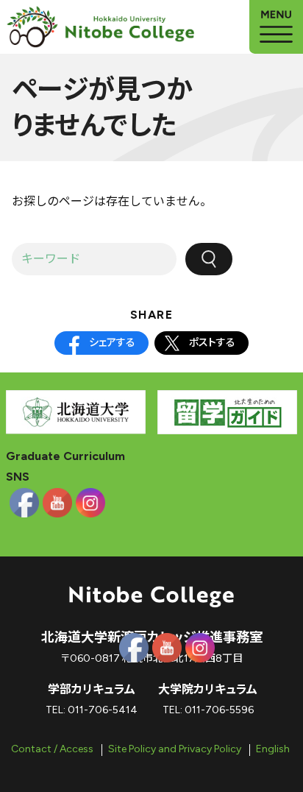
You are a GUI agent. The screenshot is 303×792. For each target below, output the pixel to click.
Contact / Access (52, 749)
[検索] (208, 259)
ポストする (212, 342)
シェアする (112, 342)
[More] (276, 27)
